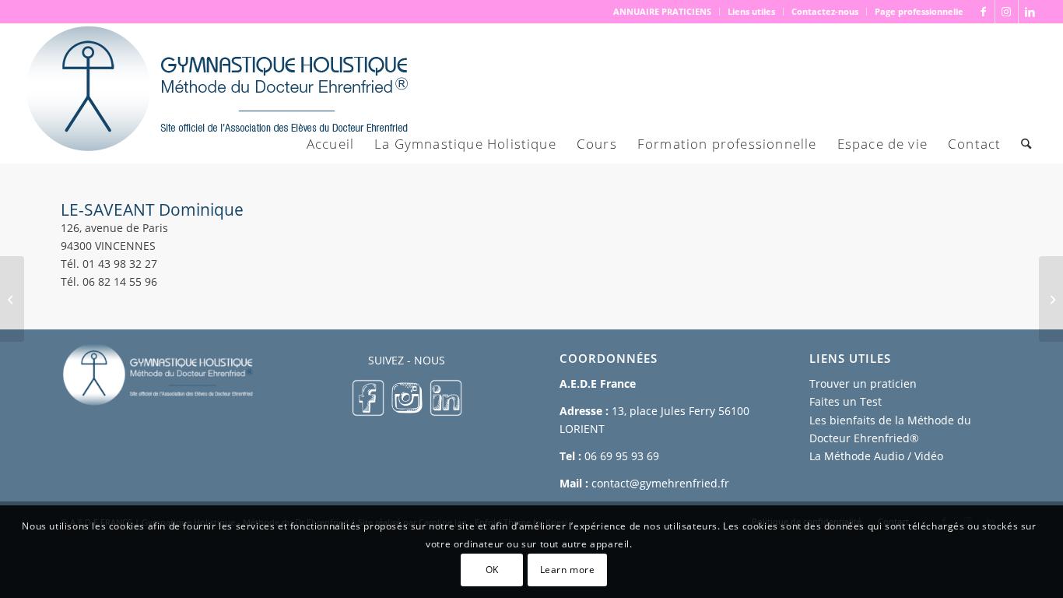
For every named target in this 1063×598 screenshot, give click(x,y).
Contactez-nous (824, 11)
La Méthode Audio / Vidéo (876, 455)
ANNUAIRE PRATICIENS (662, 11)
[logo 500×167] (215, 93)
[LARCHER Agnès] (12, 299)
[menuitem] (662, 12)
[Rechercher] (1026, 144)
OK (492, 568)
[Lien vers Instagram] (1006, 11)
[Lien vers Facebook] (983, 11)
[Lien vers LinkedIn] (1030, 11)
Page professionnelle (919, 11)
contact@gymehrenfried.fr (660, 483)
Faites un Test (845, 401)
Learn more (567, 568)
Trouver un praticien (863, 383)
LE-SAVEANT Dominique (152, 209)
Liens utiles (751, 11)
